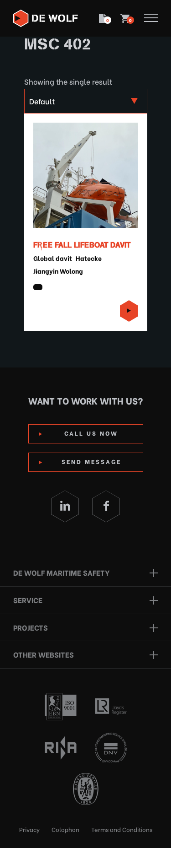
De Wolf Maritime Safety (61, 572)
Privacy (29, 829)
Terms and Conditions (121, 829)
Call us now (91, 432)
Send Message (91, 461)
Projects (30, 627)
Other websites (43, 654)
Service (27, 599)
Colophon (65, 829)
